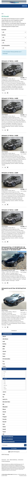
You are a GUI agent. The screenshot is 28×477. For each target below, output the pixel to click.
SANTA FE (5, 385)
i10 (4, 373)
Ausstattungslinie (6, 45)
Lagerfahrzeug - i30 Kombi (14, 76)
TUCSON (5, 388)
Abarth (4, 336)
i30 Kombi (5, 378)
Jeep (4, 394)
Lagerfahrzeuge (7, 334)
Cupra (4, 354)
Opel (4, 414)
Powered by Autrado (22, 475)
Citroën (4, 351)
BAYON (5, 371)
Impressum (4, 459)
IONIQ (5, 382)
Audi (4, 341)
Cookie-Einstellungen (6, 461)
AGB (8, 459)
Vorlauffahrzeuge (8, 436)
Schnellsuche (14, 330)
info (2, 13)
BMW (4, 346)
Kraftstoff (4, 29)
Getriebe (4, 35)
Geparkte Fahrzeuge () (14, 451)
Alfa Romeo (5, 339)
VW (3, 434)
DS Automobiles (6, 358)
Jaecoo (4, 391)
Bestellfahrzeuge (8, 439)
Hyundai (4, 368)
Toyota (4, 431)
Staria (5, 387)
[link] (3, 93)
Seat (4, 424)
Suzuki (4, 429)
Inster (4, 380)
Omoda (4, 411)
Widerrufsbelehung (13, 459)
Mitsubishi (5, 406)
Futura (4, 366)
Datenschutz (20, 459)
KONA (5, 383)
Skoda (4, 426)
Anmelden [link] (15, 448)
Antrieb (3, 40)
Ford (4, 363)
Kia (3, 396)
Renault (4, 421)
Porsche (4, 419)
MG (3, 404)
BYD (4, 349)
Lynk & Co (5, 399)
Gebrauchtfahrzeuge (9, 441)
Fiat (3, 361)
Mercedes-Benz (6, 401)
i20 (4, 375)
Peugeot (5, 416)
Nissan (4, 409)
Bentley (4, 344)
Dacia (4, 356)
